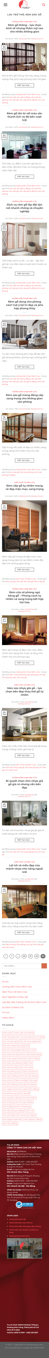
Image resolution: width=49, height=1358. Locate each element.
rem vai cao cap (10, 1041)
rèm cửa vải (8, 1080)
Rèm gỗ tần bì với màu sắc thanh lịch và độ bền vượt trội (24, 117)
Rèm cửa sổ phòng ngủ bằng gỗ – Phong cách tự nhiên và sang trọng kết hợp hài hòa (24, 597)
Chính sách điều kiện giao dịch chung (25, 1226)
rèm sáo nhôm (29, 1098)
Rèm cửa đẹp (22, 1080)
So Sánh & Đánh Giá (12, 1007)
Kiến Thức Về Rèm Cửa (24, 482)
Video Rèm (8, 1017)
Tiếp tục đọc (24, 85)
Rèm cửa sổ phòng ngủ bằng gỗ (23, 675)
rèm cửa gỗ (10, 582)
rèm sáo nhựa (11, 770)
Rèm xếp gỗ (39, 582)
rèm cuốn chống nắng (31, 1054)
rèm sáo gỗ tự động (28, 100)
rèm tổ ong (8, 1102)
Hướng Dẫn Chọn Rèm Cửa (24, 22)
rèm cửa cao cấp (10, 1067)
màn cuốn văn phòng (24, 1033)
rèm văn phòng (27, 472)
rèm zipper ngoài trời (12, 1119)
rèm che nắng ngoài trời (13, 1050)
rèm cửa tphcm (30, 1072)
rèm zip (20, 1115)
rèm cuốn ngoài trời (11, 1059)
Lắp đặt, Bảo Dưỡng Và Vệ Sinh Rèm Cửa (24, 1002)
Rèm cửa (28, 1063)
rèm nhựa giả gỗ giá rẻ (27, 852)
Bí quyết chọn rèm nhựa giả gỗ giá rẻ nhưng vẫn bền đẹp (24, 784)
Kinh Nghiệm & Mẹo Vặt (15, 997)
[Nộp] (44, 965)
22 (37, 956)
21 (30, 956)
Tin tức (6, 1012)
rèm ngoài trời (9, 1089)
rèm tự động (8, 1106)
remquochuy (37, 39)
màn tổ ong (8, 1037)
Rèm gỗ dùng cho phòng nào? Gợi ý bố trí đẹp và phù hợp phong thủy (24, 305)
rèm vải (30, 1111)
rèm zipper (31, 1115)
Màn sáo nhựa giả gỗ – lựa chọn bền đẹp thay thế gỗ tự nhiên (24, 691)
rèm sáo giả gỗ (31, 767)
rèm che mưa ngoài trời (29, 1041)
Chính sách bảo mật (17, 1219)
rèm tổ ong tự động (24, 1102)
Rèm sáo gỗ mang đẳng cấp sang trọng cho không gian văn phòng (24, 398)
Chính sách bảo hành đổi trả (20, 1223)
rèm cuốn (31, 1050)
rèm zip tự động (10, 1124)
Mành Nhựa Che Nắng (15, 944)
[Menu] (5, 5)
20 (24, 956)
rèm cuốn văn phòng (12, 1063)
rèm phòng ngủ (9, 677)
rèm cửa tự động (10, 1076)
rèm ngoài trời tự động (28, 1089)
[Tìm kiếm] (43, 5)
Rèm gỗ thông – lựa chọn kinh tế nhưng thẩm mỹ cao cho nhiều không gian (24, 28)
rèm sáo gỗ (14, 100)
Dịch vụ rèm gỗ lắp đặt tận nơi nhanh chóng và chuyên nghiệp (24, 208)
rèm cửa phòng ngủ (12, 1072)
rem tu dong (38, 1037)
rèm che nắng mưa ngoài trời (16, 1046)
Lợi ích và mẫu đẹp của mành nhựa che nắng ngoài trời (24, 869)
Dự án (5, 981)
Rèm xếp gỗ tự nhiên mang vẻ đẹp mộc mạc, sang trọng (25, 487)
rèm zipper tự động (33, 1119)
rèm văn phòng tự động (13, 1111)
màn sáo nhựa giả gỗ (14, 767)
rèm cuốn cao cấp (11, 1054)
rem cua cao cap (23, 1037)
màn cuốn (7, 1033)
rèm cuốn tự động (31, 1059)
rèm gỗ (12, 97)
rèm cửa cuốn (26, 1067)
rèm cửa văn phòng (29, 1076)
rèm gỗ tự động (23, 97)
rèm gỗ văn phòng (27, 1085)
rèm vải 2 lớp (8, 1115)
